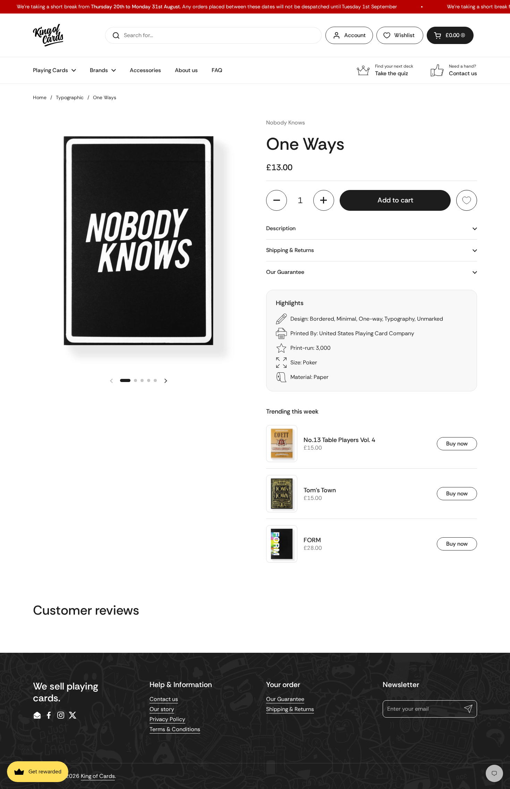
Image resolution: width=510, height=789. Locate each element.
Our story (162, 709)
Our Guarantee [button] (285, 272)
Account (355, 35)
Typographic (70, 97)
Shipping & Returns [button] (290, 250)
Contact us (164, 699)
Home (39, 97)
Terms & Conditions (175, 729)
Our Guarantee (285, 699)
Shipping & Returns (290, 709)
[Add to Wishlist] (466, 200)
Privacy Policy (167, 719)
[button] (450, 35)
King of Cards (98, 776)
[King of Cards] (48, 35)
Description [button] (281, 228)
